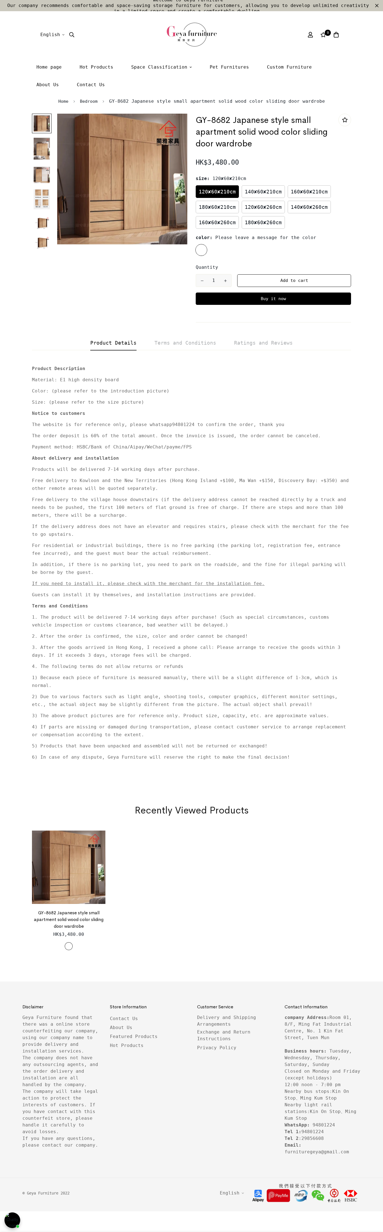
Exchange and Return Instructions (223, 1035)
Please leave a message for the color (201, 250)
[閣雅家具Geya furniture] (191, 35)
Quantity (207, 267)
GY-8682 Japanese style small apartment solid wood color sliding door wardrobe (68, 919)
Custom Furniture (289, 67)
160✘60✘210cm (309, 192)
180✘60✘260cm (263, 222)
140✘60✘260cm (309, 207)
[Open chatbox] (12, 1220)
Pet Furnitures (229, 67)
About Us (47, 84)
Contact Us (91, 84)
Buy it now (273, 298)
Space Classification (159, 67)
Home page (49, 67)
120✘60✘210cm (217, 192)
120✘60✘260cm (263, 207)
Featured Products (134, 1036)
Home (63, 101)
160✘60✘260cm (217, 222)
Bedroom (89, 101)
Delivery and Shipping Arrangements (226, 1021)
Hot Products (96, 67)
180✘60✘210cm (217, 207)
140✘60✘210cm (263, 192)
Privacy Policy (216, 1047)
